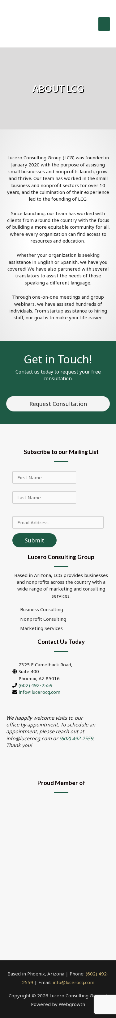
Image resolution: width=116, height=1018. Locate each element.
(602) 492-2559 (36, 685)
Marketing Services (41, 628)
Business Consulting (41, 609)
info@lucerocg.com (39, 692)
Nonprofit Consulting (43, 619)
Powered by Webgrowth (58, 1004)
